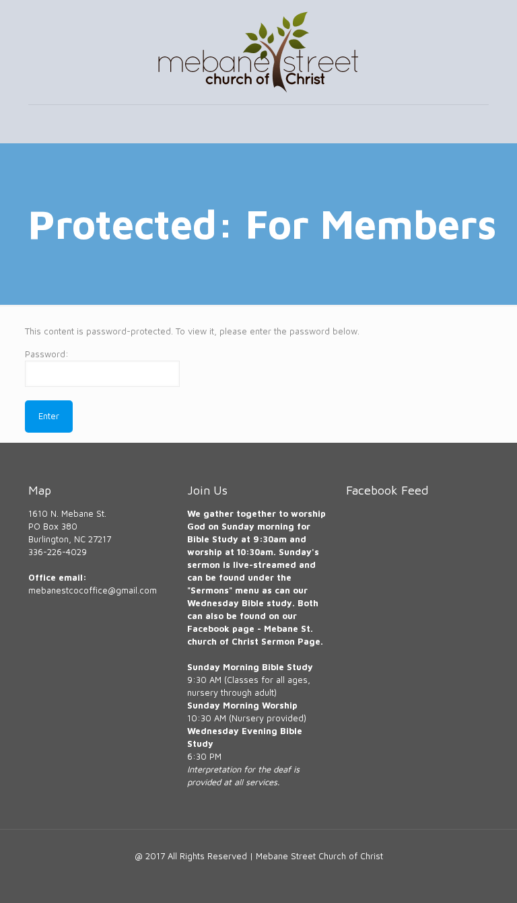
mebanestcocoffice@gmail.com (92, 590)
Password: (47, 354)
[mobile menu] (39, 123)
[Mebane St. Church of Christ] (258, 52)
